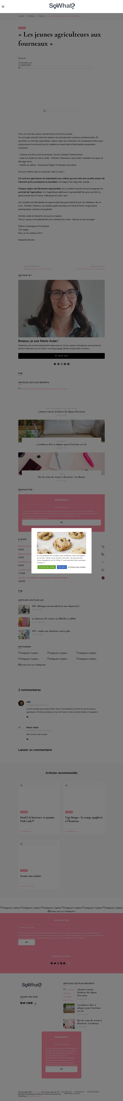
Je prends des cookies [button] (46, 567)
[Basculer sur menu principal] (3, 6)
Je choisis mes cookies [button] (77, 567)
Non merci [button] (61, 567)
